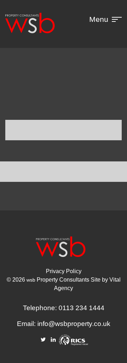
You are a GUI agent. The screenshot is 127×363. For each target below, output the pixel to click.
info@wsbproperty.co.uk (73, 323)
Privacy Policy (63, 271)
